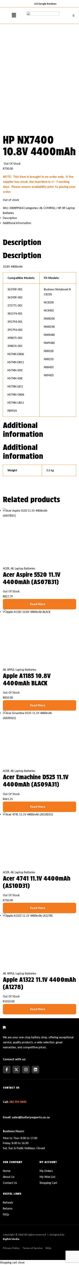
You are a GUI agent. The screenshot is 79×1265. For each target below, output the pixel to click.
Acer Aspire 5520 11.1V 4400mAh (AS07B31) (31, 578)
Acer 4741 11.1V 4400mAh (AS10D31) (36, 882)
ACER (6, 568)
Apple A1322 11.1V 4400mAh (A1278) (39, 983)
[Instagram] (26, 1069)
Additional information (17, 223)
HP (63, 208)
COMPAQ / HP (52, 208)
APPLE (10, 669)
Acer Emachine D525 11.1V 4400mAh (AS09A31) (35, 780)
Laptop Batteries (25, 568)
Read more (37, 604)
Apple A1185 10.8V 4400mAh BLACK (27, 679)
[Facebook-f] (7, 1069)
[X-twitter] (16, 1069)
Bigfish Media (11, 1239)
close (21, 1262)
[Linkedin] (35, 1069)
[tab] (39, 218)
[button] (14, 15)
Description (10, 218)
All (40, 208)
